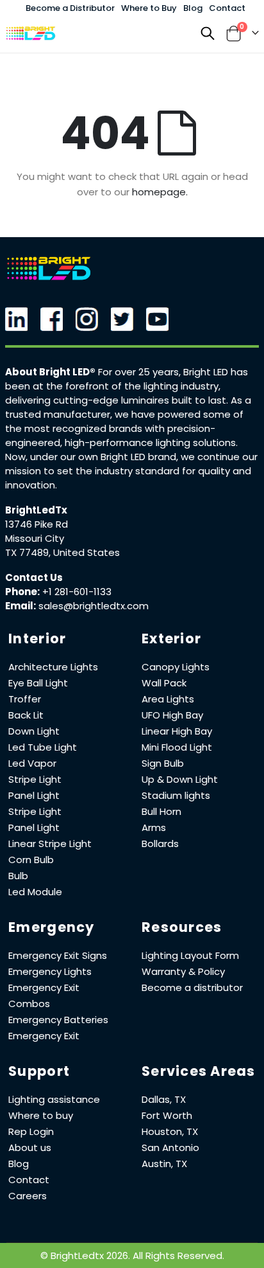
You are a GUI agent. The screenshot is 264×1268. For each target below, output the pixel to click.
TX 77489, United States (62, 552)
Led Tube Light (42, 747)
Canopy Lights (176, 667)
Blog (192, 8)
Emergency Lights (50, 971)
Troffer (24, 699)
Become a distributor (192, 987)
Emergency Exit (43, 1035)
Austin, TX (164, 1163)
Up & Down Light (180, 779)
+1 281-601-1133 (76, 591)
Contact (227, 8)
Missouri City (34, 538)
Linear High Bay (177, 731)
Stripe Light (35, 779)
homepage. (160, 192)
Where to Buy (149, 8)
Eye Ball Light (38, 683)
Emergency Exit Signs (57, 955)
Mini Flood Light (177, 747)
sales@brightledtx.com (93, 605)
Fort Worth (167, 1115)
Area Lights (168, 699)
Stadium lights (176, 795)
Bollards (160, 843)
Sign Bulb (163, 763)
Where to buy (40, 1115)
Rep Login (31, 1131)
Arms (154, 827)
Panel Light (34, 795)
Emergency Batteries (58, 1019)
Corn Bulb (31, 859)
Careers (27, 1195)
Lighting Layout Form (190, 955)
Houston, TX (170, 1131)
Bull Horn (161, 811)
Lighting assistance (54, 1099)
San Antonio (170, 1147)
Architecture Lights (53, 667)
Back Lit (26, 715)
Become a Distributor (70, 8)
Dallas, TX (164, 1099)
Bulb (18, 875)
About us (29, 1147)
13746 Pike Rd (36, 524)
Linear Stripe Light (50, 843)
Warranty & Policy (183, 971)
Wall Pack (164, 683)
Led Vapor (32, 763)
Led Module (35, 891)
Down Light (34, 731)
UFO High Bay (172, 715)
